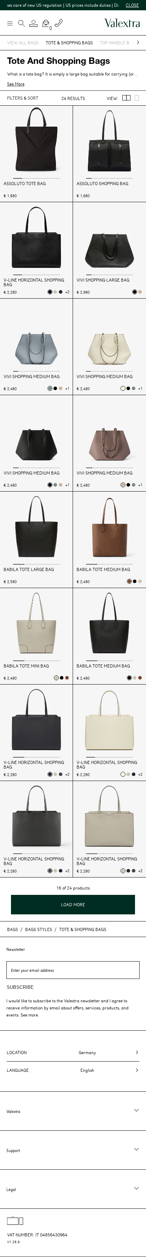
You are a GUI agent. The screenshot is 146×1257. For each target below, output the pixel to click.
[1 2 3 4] (36, 529)
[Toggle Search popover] (22, 24)
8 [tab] (130, 178)
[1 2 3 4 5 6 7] (109, 432)
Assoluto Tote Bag (25, 183)
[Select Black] (50, 292)
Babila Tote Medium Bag (103, 569)
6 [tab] (118, 178)
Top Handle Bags (118, 42)
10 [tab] (131, 371)
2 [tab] (27, 178)
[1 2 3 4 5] (36, 143)
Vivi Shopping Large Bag (103, 280)
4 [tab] (46, 178)
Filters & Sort (22, 98)
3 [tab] (36, 178)
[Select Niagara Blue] (50, 388)
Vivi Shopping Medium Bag (32, 376)
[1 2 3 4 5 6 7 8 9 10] (109, 336)
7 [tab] (124, 178)
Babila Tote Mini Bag (26, 666)
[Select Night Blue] (60, 292)
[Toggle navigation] (9, 23)
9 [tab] (57, 371)
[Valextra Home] (122, 23)
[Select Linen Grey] (55, 292)
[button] (34, 23)
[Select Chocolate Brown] (129, 581)
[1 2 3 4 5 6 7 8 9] (36, 336)
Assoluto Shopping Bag (102, 183)
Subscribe (20, 987)
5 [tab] (55, 178)
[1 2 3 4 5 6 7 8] (109, 143)
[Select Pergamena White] (123, 388)
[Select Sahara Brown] (140, 292)
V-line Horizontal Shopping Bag (34, 282)
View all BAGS (23, 42)
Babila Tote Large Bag (29, 569)
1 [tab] (17, 178)
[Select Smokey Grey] (60, 774)
